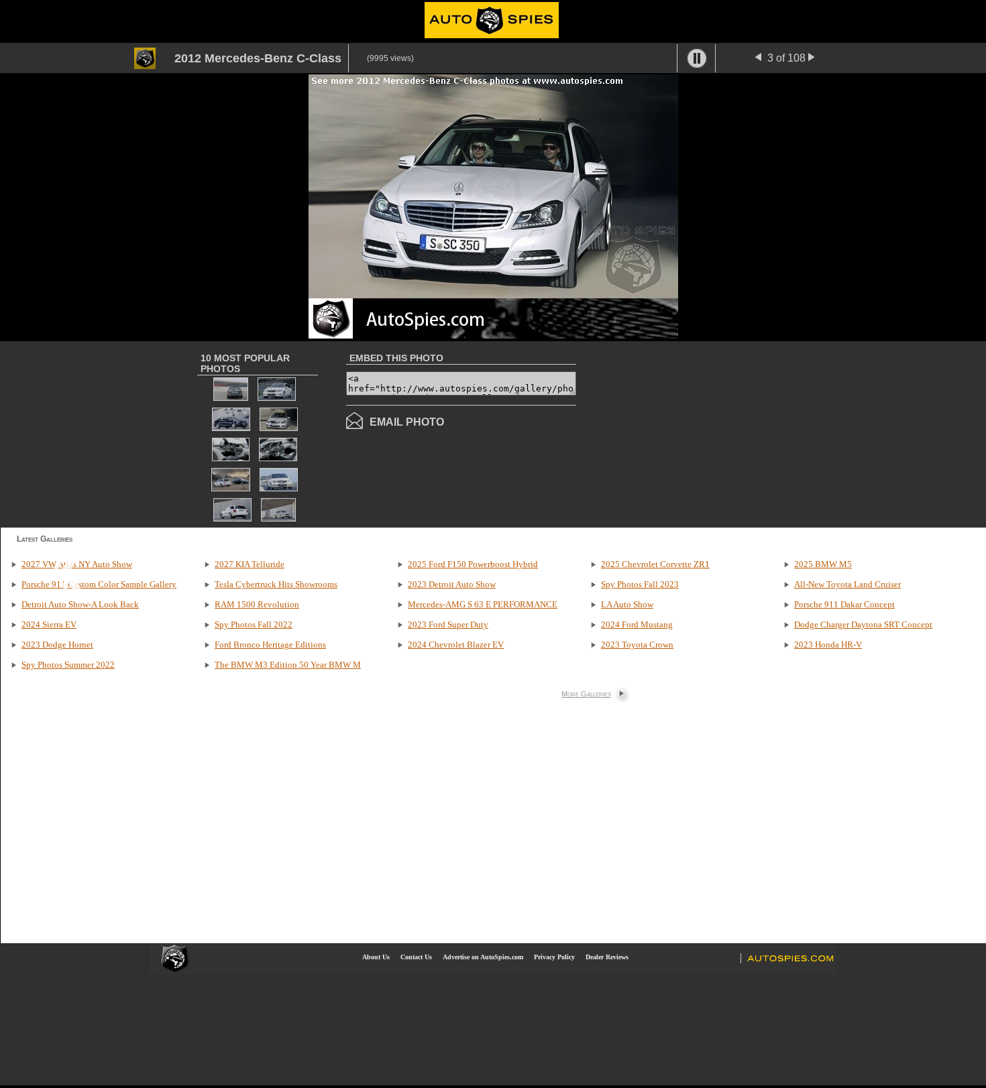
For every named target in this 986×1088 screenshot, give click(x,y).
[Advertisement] (688, 433)
